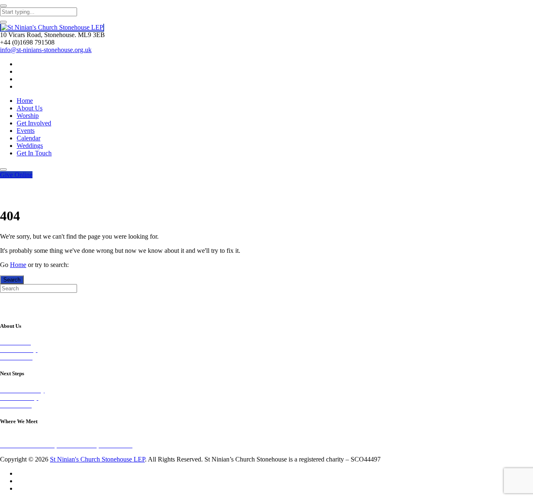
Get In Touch (34, 153)
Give (16, 174)
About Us (29, 108)
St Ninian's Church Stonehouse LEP (97, 459)
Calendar (28, 138)
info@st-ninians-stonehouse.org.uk (46, 49)
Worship (28, 115)
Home (25, 100)
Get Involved (34, 123)
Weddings (30, 145)
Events (26, 130)
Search (11, 280)
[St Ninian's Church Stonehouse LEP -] (52, 28)
